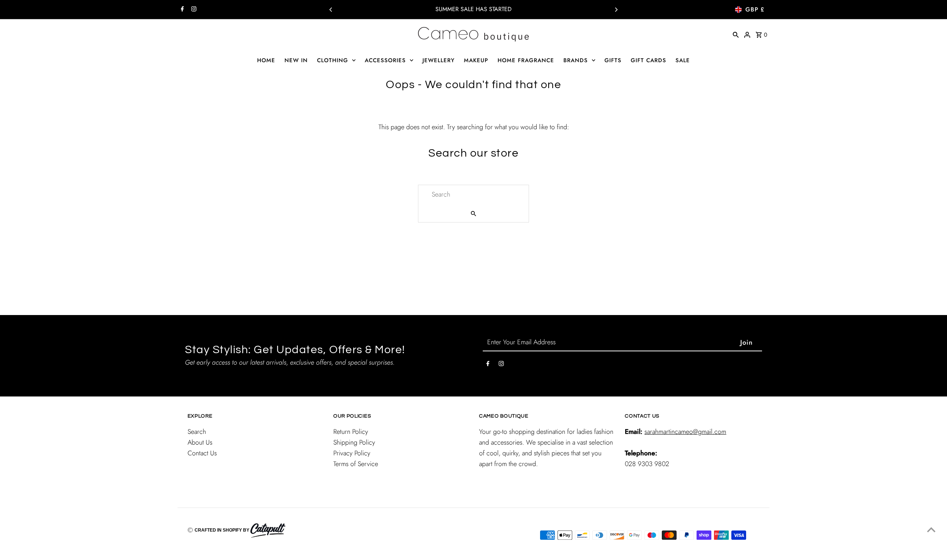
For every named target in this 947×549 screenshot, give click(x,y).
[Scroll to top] (931, 529)
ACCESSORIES (385, 60)
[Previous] (331, 9)
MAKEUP (476, 60)
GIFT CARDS (648, 60)
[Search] (736, 34)
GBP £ (754, 9)
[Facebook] (181, 9)
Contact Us (202, 453)
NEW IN (296, 60)
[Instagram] (192, 9)
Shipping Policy (354, 442)
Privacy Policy (351, 453)
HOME (266, 60)
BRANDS (575, 60)
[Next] (615, 9)
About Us (200, 442)
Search (197, 431)
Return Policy (350, 431)
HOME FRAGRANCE (526, 60)
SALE (682, 60)
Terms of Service (355, 464)
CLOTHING (332, 60)
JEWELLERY (438, 60)
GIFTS (612, 60)
